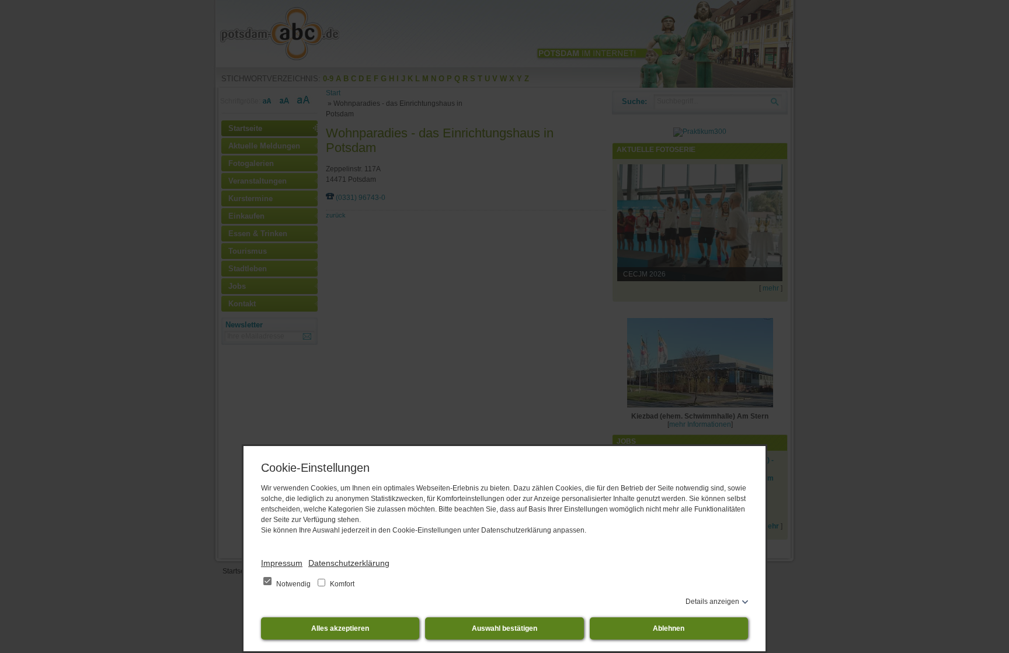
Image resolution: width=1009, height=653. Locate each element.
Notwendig (293, 584)
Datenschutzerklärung (348, 563)
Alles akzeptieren (340, 628)
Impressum (281, 563)
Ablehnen (668, 628)
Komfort (341, 584)
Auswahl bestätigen (504, 628)
